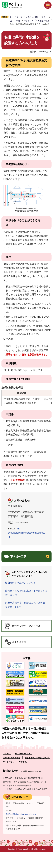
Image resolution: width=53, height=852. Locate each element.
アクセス (7, 753)
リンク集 (23, 762)
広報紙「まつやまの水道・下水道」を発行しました (26, 592)
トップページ (16, 17)
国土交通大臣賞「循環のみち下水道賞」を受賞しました (26, 605)
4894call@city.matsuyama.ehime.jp (21, 814)
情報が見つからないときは (26, 626)
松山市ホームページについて (37, 758)
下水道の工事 (43, 21)
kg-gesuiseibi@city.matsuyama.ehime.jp (26, 532)
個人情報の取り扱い (23, 753)
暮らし (45, 17)
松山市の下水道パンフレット (20, 582)
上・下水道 (15, 21)
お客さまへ (29, 21)
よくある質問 (19, 642)
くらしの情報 (32, 17)
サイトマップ (8, 762)
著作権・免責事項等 (11, 758)
